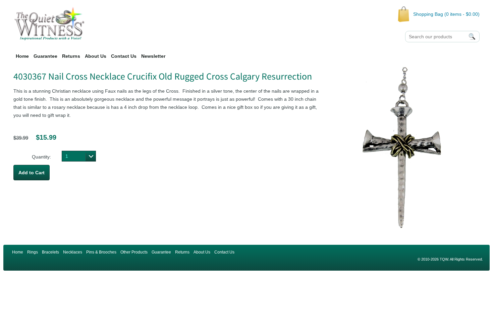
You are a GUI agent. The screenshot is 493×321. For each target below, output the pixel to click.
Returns (71, 56)
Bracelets (50, 252)
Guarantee (45, 56)
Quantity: (41, 156)
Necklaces (72, 252)
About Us (95, 56)
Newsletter (153, 56)
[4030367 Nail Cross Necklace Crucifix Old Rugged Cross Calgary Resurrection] (402, 233)
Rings (32, 252)
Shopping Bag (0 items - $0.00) (446, 14)
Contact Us (123, 56)
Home (22, 56)
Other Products (134, 252)
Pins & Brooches (101, 252)
